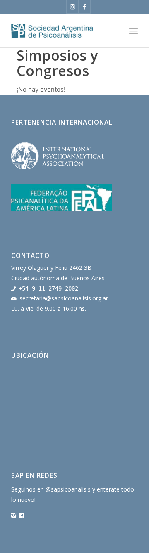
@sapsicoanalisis (68, 489)
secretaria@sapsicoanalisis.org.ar (63, 298)
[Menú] (133, 31)
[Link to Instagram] (72, 6)
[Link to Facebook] (84, 6)
